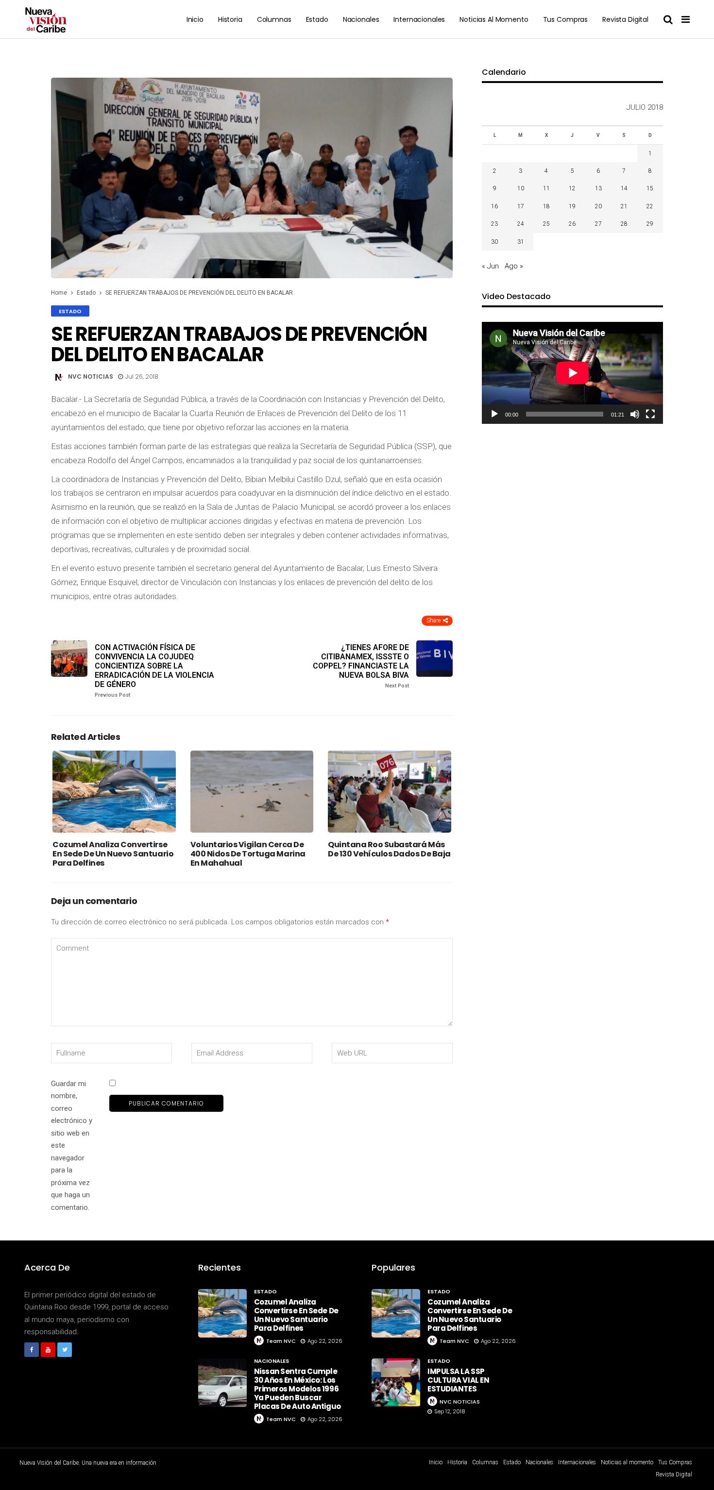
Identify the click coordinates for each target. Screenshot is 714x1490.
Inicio (195, 19)
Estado (317, 19)
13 (598, 188)
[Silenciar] (635, 414)
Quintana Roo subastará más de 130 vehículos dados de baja (389, 849)
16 (494, 206)
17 (520, 206)
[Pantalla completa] (650, 414)
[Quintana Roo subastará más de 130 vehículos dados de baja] (389, 792)
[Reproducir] (494, 414)
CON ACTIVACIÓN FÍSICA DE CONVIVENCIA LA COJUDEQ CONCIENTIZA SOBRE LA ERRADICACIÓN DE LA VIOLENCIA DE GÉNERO (154, 671)
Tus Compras (565, 19)
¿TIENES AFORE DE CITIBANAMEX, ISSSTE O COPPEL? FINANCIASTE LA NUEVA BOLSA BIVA (361, 666)
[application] (572, 373)
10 (520, 188)
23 (494, 223)
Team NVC (281, 1341)
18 (546, 206)
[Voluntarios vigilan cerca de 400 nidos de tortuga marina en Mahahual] (252, 792)
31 (520, 241)
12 (572, 188)
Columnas (274, 19)
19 (572, 206)
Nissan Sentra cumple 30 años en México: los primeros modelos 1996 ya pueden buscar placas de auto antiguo (297, 1388)
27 (598, 223)
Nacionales (361, 19)
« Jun (490, 266)
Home (59, 292)
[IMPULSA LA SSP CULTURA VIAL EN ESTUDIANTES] (396, 1382)
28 (624, 223)
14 (624, 188)
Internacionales (419, 19)
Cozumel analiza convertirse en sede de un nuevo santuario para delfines (112, 854)
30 (494, 241)
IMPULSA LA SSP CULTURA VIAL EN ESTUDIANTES (458, 1380)
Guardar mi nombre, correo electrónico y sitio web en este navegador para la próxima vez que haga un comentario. (71, 1145)
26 (572, 223)
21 (624, 206)
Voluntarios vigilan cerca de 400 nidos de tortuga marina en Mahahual (248, 854)
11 (546, 188)
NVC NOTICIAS (90, 376)
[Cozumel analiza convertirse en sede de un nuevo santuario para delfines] (114, 792)
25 (546, 223)
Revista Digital (625, 19)
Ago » (514, 266)
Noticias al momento (493, 19)
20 (598, 206)
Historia (230, 19)
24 (520, 223)
